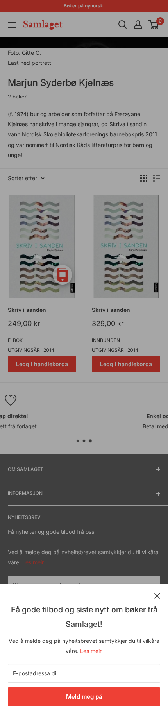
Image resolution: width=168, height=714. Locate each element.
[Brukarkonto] (138, 24)
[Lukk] (157, 595)
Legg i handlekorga (42, 364)
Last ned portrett (29, 62)
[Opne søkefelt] (122, 24)
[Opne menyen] (12, 25)
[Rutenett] (143, 178)
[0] (154, 24)
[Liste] (156, 178)
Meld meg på (84, 696)
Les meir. (91, 651)
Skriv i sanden (27, 309)
